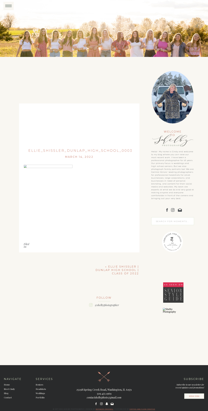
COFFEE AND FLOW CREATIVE (142, 409)
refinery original (104, 409)
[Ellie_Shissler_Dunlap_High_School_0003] (79, 106)
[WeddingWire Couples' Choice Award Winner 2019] (173, 311)
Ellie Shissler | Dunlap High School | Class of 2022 (117, 270)
